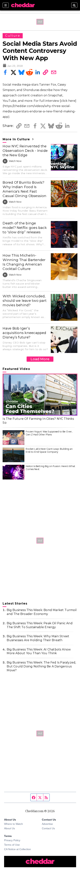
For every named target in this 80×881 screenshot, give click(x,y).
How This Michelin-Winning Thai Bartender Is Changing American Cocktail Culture (24, 262)
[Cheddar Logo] (23, 5)
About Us (9, 828)
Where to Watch (13, 823)
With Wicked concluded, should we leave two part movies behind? (25, 300)
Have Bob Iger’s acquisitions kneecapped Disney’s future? (24, 332)
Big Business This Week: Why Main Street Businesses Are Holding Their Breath (38, 638)
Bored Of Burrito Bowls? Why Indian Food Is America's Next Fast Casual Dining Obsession (24, 189)
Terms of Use (12, 844)
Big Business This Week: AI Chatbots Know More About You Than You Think (39, 651)
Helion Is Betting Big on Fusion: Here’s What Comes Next (50, 468)
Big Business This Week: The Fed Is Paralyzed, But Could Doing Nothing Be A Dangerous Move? (41, 666)
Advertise (47, 823)
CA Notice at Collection (17, 849)
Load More (40, 359)
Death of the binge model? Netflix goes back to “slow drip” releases (25, 227)
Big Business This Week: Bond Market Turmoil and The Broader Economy (42, 612)
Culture (12, 35)
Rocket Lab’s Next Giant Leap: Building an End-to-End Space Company (49, 450)
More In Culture (17, 139)
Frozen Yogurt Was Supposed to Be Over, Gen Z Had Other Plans (49, 433)
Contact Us (48, 828)
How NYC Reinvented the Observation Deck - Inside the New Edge (25, 150)
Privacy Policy (12, 840)
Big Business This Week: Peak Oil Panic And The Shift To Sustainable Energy (39, 625)
